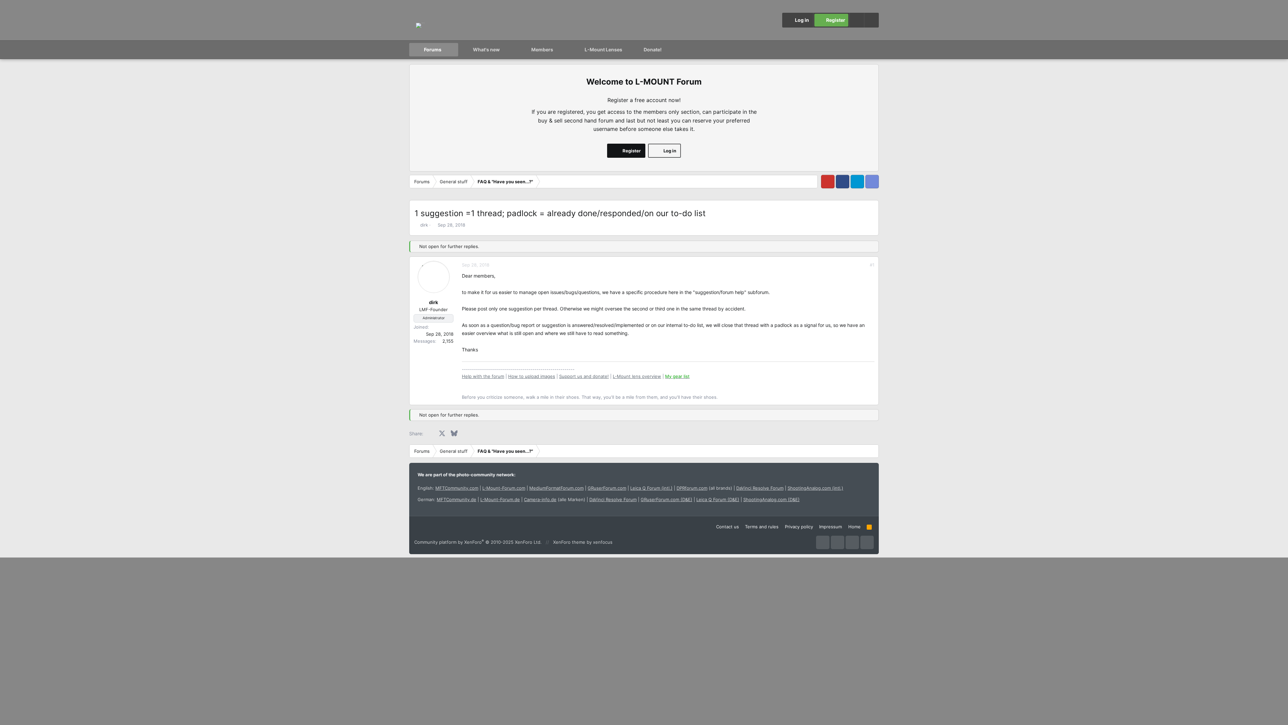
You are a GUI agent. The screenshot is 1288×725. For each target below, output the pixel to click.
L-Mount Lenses (603, 49)
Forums (432, 49)
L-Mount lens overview (637, 376)
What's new (486, 49)
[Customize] (856, 20)
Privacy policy (799, 526)
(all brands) (704, 488)
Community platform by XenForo (478, 542)
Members (542, 49)
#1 (872, 265)
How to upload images (531, 376)
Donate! (653, 49)
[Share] (862, 265)
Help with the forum (483, 376)
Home (854, 526)
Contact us (727, 526)
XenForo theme (569, 542)
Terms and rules (762, 526)
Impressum (830, 526)
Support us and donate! (584, 376)
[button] (871, 20)
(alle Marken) (554, 499)
